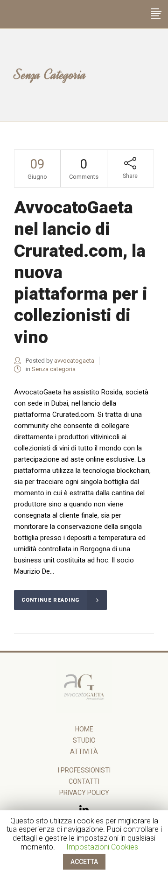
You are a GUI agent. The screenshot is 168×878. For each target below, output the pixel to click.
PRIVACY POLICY (84, 792)
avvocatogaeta (74, 360)
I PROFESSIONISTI (84, 770)
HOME (84, 729)
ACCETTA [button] (84, 861)
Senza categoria (54, 368)
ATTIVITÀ (84, 751)
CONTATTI (84, 781)
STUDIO (84, 740)
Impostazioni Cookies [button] (102, 847)
